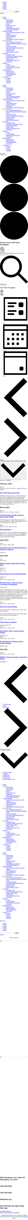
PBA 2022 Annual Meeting (8, 607)
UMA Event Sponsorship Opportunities (9, 1212)
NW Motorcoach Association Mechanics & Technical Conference (13, 548)
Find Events (3, 284)
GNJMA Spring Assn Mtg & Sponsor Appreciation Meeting (12, 516)
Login (2, 13)
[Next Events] (15, 457)
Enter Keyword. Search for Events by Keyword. (12, 253)
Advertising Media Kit (5, 1211)
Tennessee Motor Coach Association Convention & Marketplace (11, 583)
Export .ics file (6, 778)
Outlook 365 (6, 775)
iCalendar (5, 773)
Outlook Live (6, 776)
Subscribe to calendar (5, 749)
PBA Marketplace (5, 529)
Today (1, 459)
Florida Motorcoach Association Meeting (13, 574)
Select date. (3, 480)
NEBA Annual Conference (8, 622)
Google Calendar (7, 772)
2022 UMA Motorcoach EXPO (10, 493)
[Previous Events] (15, 417)
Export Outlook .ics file (9, 779)
